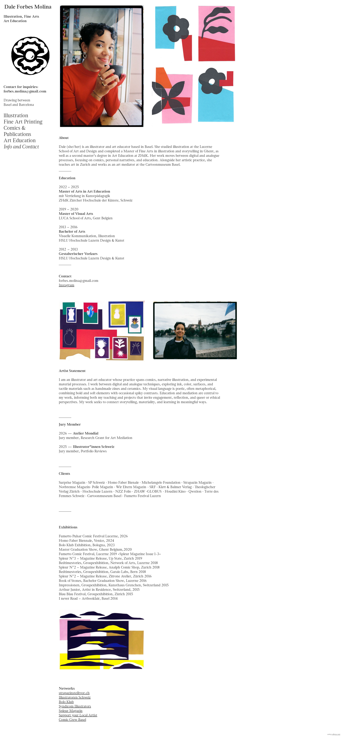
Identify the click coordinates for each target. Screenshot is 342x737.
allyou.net (336, 734)
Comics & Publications (17, 131)
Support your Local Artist (78, 715)
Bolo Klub (66, 701)
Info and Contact (21, 146)
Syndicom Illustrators (75, 706)
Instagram (66, 285)
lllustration (16, 115)
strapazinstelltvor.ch (74, 692)
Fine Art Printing (23, 121)
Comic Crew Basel (72, 719)
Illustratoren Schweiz (75, 697)
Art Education (20, 140)
